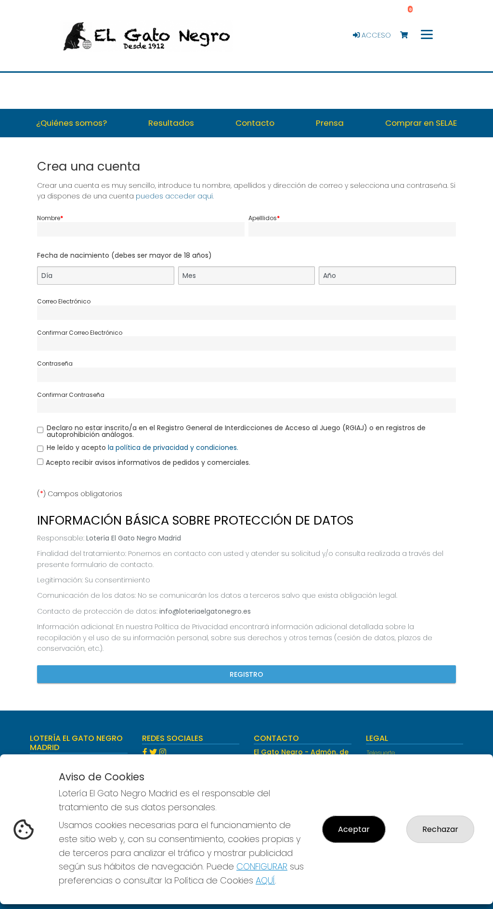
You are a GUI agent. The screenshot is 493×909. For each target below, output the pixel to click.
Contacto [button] (254, 123)
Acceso (375, 35)
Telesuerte (381, 753)
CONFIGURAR (261, 866)
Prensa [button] (330, 123)
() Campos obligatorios (79, 493)
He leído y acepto (142, 447)
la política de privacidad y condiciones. (173, 447)
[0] (408, 35)
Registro (246, 674)
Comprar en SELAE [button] (421, 123)
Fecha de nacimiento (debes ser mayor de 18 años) (124, 255)
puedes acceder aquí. (175, 196)
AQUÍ (265, 880)
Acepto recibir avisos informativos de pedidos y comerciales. (148, 462)
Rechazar (440, 829)
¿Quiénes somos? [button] (71, 123)
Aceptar (354, 829)
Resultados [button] (171, 123)
